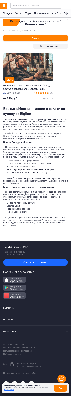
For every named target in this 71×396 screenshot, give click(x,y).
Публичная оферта (12, 354)
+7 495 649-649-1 (17, 247)
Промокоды (41, 13)
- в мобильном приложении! (35, 23)
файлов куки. (9, 390)
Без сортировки (49, 46)
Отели (18, 13)
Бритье (35, 38)
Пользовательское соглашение (17, 351)
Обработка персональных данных (19, 348)
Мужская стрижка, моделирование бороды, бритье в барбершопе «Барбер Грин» (27, 87)
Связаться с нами (35, 262)
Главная (6, 31)
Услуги (7, 13)
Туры (28, 13)
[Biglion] (6, 6)
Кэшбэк (56, 13)
